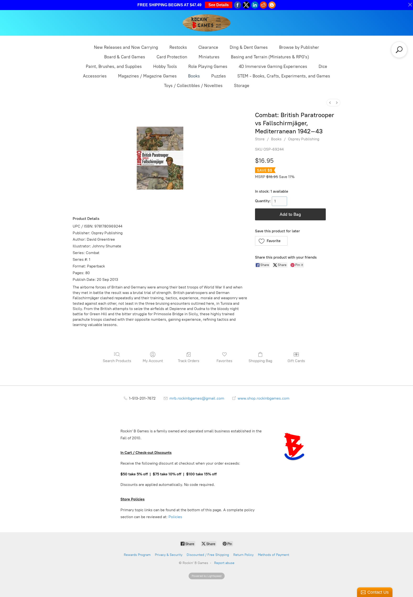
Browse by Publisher (299, 47)
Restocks (178, 47)
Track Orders (188, 360)
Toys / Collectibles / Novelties (193, 85)
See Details (218, 5)
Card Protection (172, 57)
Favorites (224, 360)
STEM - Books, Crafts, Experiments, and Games (283, 76)
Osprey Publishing (303, 139)
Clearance (208, 47)
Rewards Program (137, 555)
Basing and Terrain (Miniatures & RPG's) (270, 57)
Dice (323, 66)
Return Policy (243, 555)
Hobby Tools (165, 66)
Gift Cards (296, 360)
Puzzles (218, 76)
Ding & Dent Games (249, 47)
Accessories (95, 76)
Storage (241, 85)
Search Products (117, 360)
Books (194, 76)
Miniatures (209, 57)
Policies (175, 517)
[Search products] (399, 49)
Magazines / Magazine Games (147, 76)
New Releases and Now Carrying (126, 47)
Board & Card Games (124, 57)
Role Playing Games (207, 66)
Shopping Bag (260, 360)
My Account (153, 360)
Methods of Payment (273, 555)
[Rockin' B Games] (207, 22)
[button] (271, 241)
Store (260, 139)
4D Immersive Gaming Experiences (273, 66)
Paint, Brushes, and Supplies (114, 66)
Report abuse (224, 563)
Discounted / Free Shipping (208, 555)
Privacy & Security (168, 555)
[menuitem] (330, 102)
